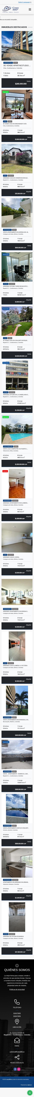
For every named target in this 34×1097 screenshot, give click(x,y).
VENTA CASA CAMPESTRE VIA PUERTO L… (15, 449)
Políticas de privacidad (17, 989)
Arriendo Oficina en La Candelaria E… (16, 394)
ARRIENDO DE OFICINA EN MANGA (13, 936)
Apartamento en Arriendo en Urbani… (16, 882)
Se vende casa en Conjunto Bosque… (15, 340)
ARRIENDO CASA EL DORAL (11, 557)
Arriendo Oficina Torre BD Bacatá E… (15, 286)
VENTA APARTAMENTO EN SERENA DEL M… (16, 232)
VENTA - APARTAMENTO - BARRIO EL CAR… (15, 774)
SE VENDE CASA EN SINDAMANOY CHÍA (15, 124)
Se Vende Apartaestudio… (17, 65)
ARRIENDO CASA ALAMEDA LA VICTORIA (15, 665)
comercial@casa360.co (17, 1051)
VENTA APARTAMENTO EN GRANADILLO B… (16, 719)
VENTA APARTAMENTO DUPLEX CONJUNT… (16, 828)
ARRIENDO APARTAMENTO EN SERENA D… (15, 611)
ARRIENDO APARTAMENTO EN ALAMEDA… (15, 503)
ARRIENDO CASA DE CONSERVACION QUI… (15, 178)
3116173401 (17, 1013)
